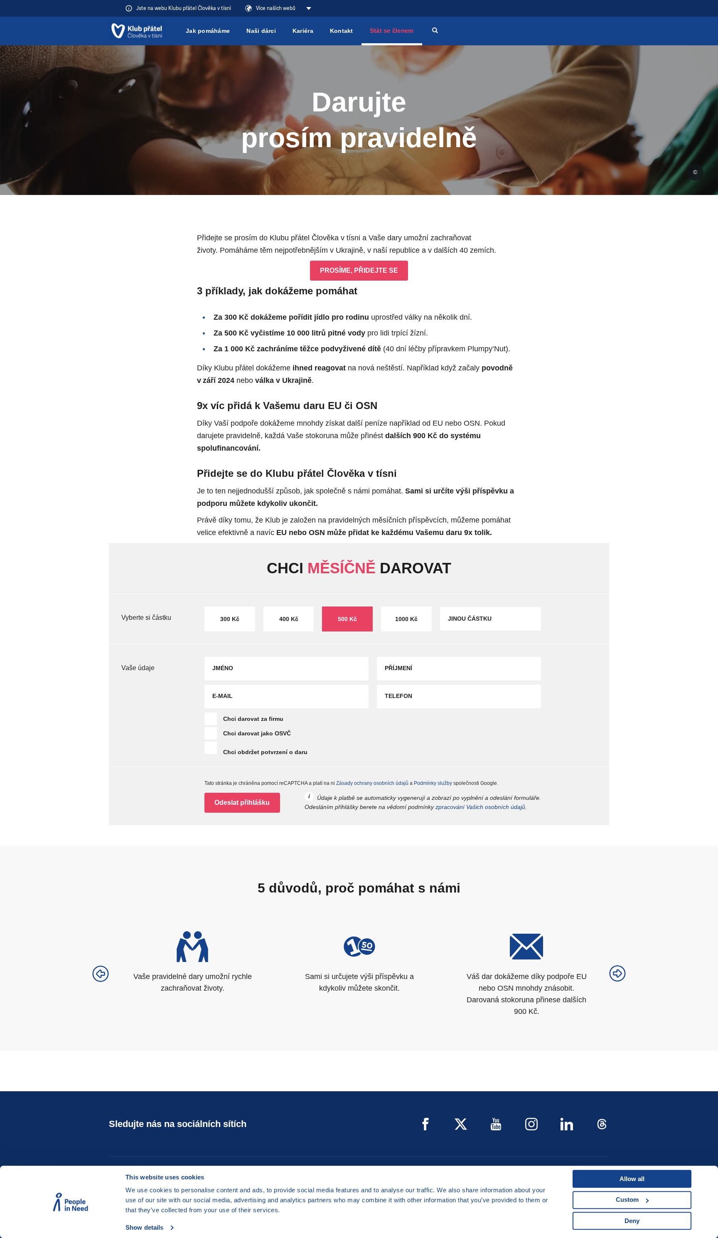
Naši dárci (261, 30)
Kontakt (341, 30)
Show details (144, 1227)
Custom (627, 1199)
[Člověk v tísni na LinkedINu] (567, 1124)
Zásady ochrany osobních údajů (372, 783)
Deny (632, 1220)
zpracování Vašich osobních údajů (480, 807)
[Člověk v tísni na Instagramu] (531, 1124)
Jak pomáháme (208, 30)
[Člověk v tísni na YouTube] (496, 1124)
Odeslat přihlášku (242, 802)
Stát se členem (392, 30)
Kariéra (303, 30)
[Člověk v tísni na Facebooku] (425, 1124)
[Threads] (602, 1124)
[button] (100, 973)
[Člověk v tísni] (137, 30)
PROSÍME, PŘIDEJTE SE (359, 270)
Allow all (632, 1178)
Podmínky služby (433, 783)
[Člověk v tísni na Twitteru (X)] (461, 1124)
